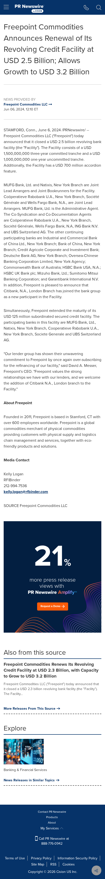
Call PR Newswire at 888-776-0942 (53, 841)
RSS (53, 864)
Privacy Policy (41, 858)
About (52, 822)
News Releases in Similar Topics (29, 780)
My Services (50, 828)
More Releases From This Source (29, 708)
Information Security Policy (77, 858)
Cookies (69, 864)
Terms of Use (15, 858)
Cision (61, 871)
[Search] (99, 7)
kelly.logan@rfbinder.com (26, 491)
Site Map (37, 864)
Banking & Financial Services (25, 769)
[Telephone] (86, 7)
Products (52, 817)
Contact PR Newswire (52, 812)
